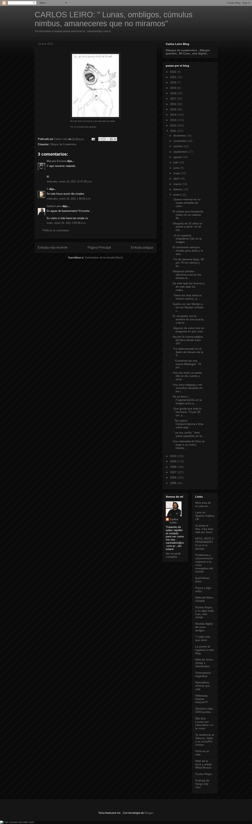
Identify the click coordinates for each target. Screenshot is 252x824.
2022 (173, 71)
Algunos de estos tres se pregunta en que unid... (189, 329)
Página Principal (99, 247)
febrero (178, 189)
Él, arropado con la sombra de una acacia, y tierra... (188, 319)
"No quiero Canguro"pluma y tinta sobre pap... (188, 424)
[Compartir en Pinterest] (115, 139)
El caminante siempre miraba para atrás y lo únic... (188, 250)
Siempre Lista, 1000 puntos (204, 710)
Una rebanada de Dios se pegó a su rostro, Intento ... (189, 445)
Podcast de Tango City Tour (202, 784)
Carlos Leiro (54, 206)
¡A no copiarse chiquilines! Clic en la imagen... (187, 239)
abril (176, 178)
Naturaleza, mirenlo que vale (202, 686)
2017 (173, 98)
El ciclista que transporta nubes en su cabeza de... (188, 215)
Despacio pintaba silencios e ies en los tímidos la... (187, 275)
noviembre (180, 140)
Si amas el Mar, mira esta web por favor (204, 529)
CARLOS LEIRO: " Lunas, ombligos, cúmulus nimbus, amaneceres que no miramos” (114, 19)
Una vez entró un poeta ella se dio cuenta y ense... (187, 376)
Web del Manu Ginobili (204, 599)
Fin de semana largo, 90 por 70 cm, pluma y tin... (188, 263)
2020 (173, 82)
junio (176, 167)
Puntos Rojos (203, 774)
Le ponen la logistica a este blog (204, 650)
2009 (173, 461)
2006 (173, 477)
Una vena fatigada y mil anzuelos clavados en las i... (188, 388)
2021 (173, 77)
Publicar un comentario (56, 230)
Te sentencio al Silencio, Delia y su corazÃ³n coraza (204, 739)
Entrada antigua (142, 247)
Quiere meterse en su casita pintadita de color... (187, 203)
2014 (173, 114)
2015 (173, 109)
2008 (173, 466)
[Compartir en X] (108, 139)
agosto (178, 157)
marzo (177, 184)
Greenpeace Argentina (203, 674)
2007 (173, 472)
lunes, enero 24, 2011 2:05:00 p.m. (66, 222)
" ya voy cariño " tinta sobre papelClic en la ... (189, 434)
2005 (173, 483)
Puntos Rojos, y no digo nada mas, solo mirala (204, 612)
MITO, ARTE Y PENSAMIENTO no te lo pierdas (204, 543)
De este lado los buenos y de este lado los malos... (189, 287)
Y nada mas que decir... (202, 638)
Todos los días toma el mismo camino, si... (187, 297)
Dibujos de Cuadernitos (63, 144)
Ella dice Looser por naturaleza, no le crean (204, 723)
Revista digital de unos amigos (204, 627)
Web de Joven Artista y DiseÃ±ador (204, 663)
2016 (173, 104)
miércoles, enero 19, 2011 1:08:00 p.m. (69, 198)
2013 (173, 120)
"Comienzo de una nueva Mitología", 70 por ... (187, 364)
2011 (173, 130)
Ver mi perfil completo (173, 555)
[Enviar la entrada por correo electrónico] (93, 138)
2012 (173, 125)
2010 (173, 456)
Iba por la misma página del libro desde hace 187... (188, 340)
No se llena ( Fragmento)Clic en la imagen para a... (187, 400)
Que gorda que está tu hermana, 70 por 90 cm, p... (187, 412)
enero (177, 194)
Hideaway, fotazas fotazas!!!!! (201, 699)
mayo (177, 173)
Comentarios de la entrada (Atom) (104, 257)
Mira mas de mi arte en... (203, 504)
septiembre (180, 151)
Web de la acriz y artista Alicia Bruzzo (203, 764)
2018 (173, 93)
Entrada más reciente (53, 247)
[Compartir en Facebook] (111, 139)
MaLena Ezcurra (56, 161)
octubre (178, 146)
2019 (173, 87)
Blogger (149, 812)
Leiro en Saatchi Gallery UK (204, 516)
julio (176, 162)
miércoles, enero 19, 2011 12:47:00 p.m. (70, 181)
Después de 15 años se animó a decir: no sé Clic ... (187, 227)
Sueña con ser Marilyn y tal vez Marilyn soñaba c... (188, 307)
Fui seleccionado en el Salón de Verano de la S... (188, 352)
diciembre (179, 135)
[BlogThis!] (104, 139)
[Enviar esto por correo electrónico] (100, 139)
